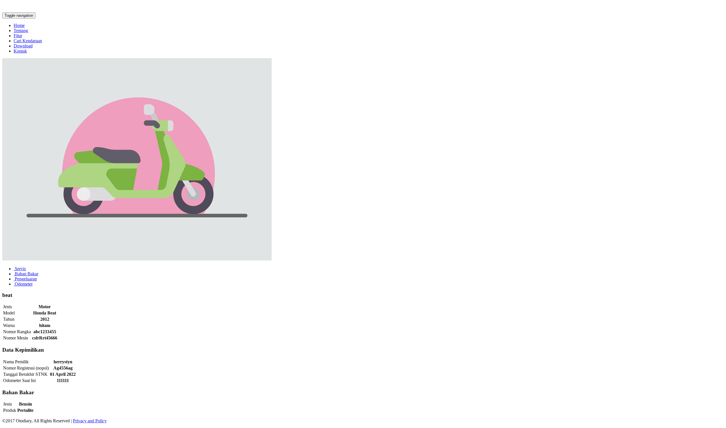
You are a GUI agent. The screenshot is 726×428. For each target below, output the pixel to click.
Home (19, 25)
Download (23, 45)
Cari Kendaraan (28, 40)
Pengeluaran (25, 278)
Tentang (21, 30)
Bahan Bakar (26, 273)
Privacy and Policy (90, 420)
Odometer (23, 284)
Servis (20, 268)
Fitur (18, 35)
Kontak (20, 51)
